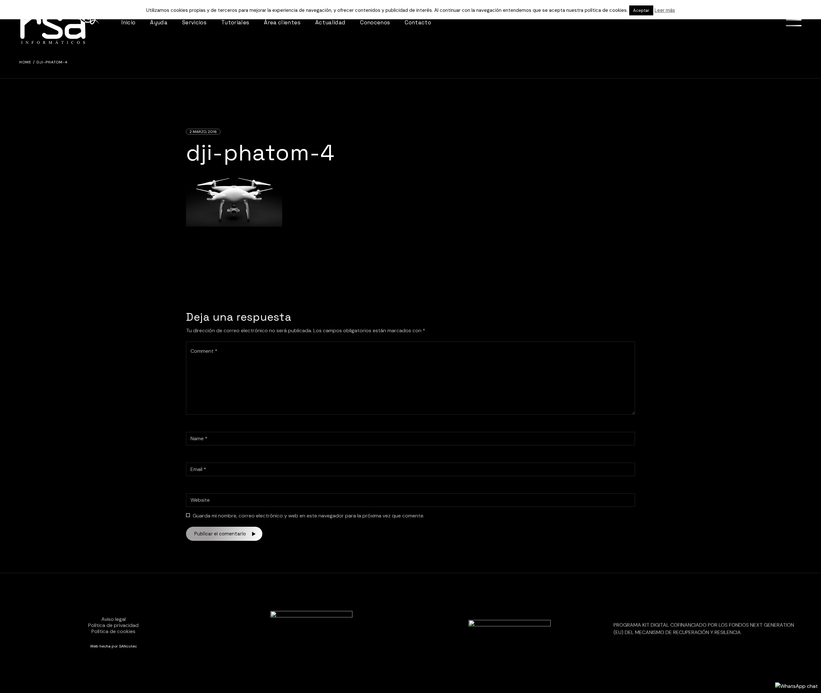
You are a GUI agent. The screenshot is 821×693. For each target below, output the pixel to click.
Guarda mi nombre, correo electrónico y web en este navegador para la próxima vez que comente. (308, 515)
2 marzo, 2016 (203, 131)
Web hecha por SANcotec (113, 646)
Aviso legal (113, 619)
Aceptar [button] (641, 10)
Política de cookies (113, 631)
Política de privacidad (113, 625)
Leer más (665, 10)
